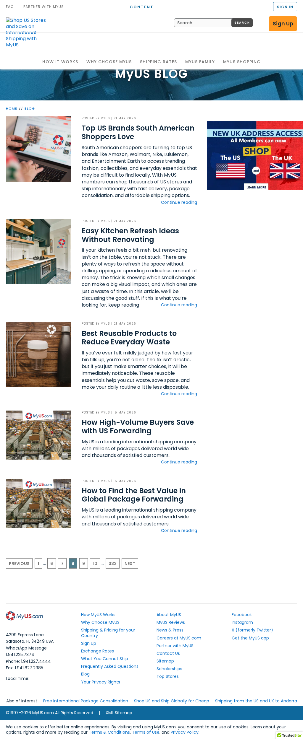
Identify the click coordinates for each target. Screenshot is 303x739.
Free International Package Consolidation (85, 701)
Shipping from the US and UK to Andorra (256, 701)
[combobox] (213, 22)
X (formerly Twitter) (252, 630)
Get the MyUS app (250, 638)
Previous (19, 564)
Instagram (242, 622)
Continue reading (179, 202)
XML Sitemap (119, 713)
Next (130, 564)
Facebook (242, 615)
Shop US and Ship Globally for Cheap (171, 701)
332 (113, 564)
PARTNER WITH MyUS (43, 6)
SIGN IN (285, 6)
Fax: (24, 668)
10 (95, 564)
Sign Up (283, 23)
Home (11, 108)
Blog (30, 108)
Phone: (28, 661)
